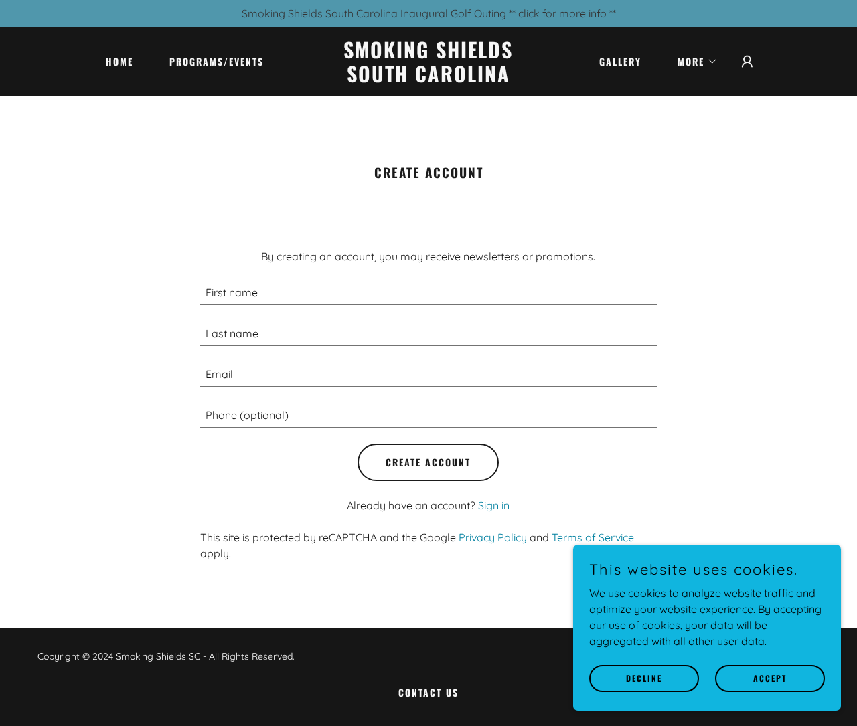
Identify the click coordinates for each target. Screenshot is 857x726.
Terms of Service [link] (593, 537)
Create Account (428, 462)
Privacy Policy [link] (493, 537)
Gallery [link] (620, 61)
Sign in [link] (494, 505)
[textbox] (428, 292)
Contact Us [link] (428, 692)
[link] (429, 78)
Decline (644, 678)
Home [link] (119, 61)
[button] (693, 62)
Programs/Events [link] (216, 61)
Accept (770, 678)
